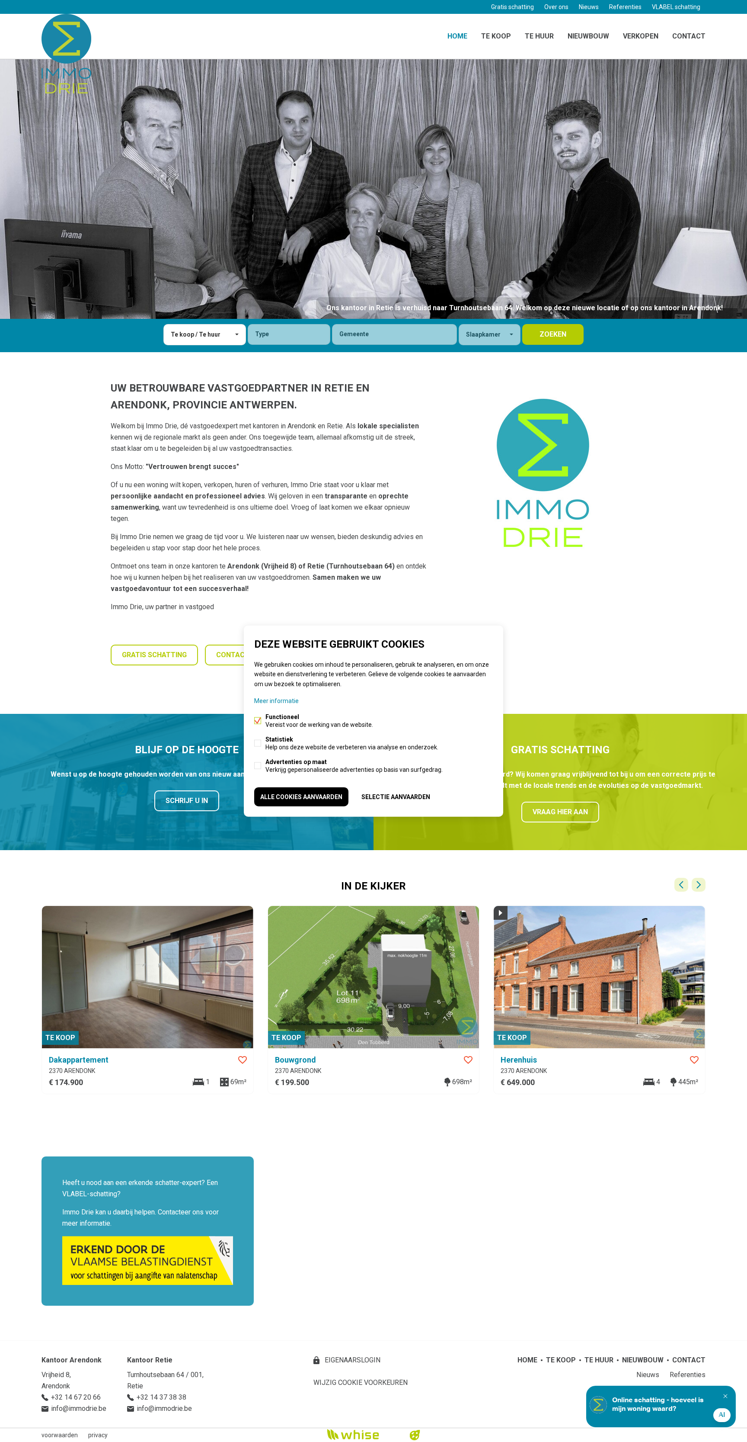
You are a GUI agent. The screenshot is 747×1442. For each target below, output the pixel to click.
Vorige (681, 885)
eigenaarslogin (351, 1360)
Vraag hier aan (560, 812)
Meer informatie (276, 700)
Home (457, 36)
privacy (98, 1435)
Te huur (539, 36)
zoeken (553, 334)
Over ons (556, 6)
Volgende (699, 885)
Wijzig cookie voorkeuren (360, 1382)
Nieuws (589, 6)
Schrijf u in (187, 800)
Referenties (625, 6)
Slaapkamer (483, 334)
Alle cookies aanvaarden (301, 796)
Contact (689, 36)
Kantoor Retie (149, 1360)
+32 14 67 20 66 (76, 1397)
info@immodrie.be (78, 1408)
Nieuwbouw (588, 36)
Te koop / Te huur (195, 334)
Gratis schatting (512, 6)
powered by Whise (363, 1434)
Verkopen (640, 36)
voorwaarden (60, 1435)
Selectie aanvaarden (395, 796)
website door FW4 (415, 1435)
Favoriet (242, 1060)
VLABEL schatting (676, 6)
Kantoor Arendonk (72, 1360)
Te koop (496, 36)
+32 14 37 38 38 (161, 1397)
